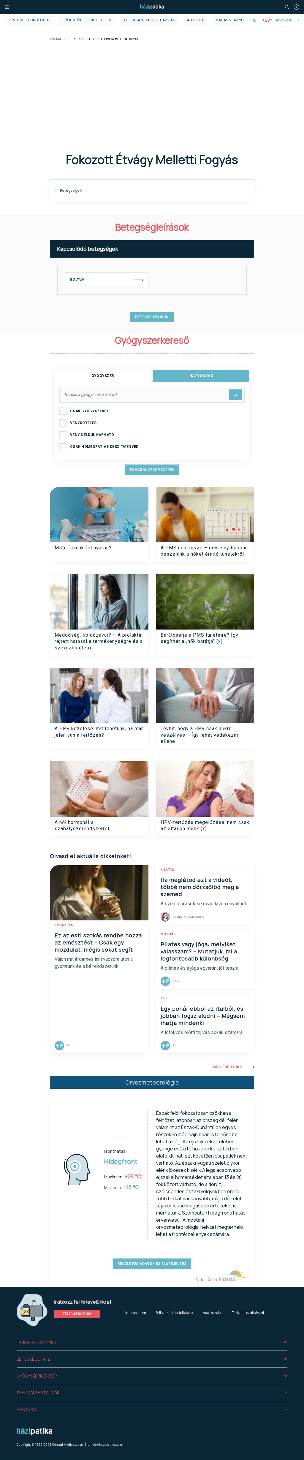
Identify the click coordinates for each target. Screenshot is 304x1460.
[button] (152, 1342)
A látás (168, 870)
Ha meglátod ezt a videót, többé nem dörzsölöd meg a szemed (200, 887)
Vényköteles (83, 423)
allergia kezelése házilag (149, 20)
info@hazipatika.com (106, 1444)
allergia (195, 20)
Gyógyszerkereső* (37, 1376)
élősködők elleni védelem (86, 20)
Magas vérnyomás (234, 20)
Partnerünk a (206, 1279)
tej (164, 998)
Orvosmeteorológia (28, 20)
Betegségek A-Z (33, 1359)
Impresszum (135, 1312)
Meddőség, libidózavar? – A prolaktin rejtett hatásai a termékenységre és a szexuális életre (99, 641)
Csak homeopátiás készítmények (104, 447)
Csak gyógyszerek (89, 411)
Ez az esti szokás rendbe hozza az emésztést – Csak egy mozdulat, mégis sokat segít (98, 942)
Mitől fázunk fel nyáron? (83, 548)
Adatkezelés (212, 1312)
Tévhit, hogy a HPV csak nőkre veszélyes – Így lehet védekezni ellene (199, 735)
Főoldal (55, 39)
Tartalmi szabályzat (248, 1312)
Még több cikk (227, 1067)
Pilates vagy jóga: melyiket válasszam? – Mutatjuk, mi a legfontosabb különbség (199, 951)
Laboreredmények (36, 1342)
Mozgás (168, 934)
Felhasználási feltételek (174, 1312)
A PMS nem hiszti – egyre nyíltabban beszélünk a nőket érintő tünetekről (204, 551)
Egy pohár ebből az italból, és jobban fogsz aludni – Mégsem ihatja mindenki (203, 1015)
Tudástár (75, 39)
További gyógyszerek (152, 470)
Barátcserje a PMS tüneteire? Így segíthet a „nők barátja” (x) (199, 638)
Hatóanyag (201, 376)
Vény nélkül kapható (92, 435)
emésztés (64, 925)
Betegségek (70, 190)
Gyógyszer (102, 376)
